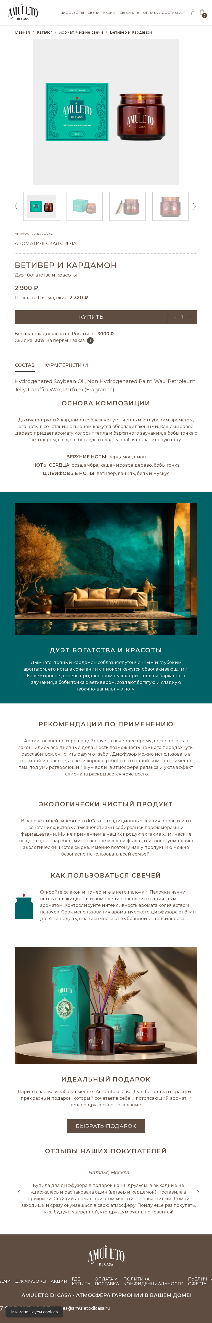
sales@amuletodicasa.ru (83, 1308)
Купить (91, 317)
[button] (195, 206)
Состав (25, 365)
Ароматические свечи (81, 32)
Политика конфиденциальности (153, 1281)
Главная (22, 32)
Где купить (81, 1281)
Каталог (44, 32)
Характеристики (66, 365)
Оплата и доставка (107, 1281)
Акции (59, 1281)
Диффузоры (30, 1281)
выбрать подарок (106, 1126)
